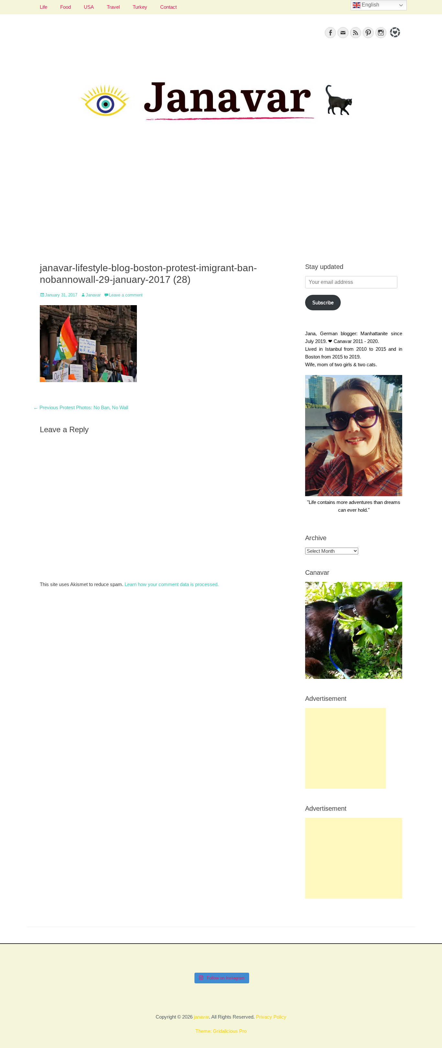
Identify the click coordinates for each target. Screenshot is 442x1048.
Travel (113, 7)
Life (43, 7)
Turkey (140, 7)
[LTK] (394, 38)
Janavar (93, 295)
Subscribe (323, 302)
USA (89, 7)
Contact (168, 7)
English (369, 4)
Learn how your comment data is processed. (172, 584)
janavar (201, 1017)
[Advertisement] (221, 200)
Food (65, 7)
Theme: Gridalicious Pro (221, 1031)
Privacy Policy (271, 1017)
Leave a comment (126, 295)
